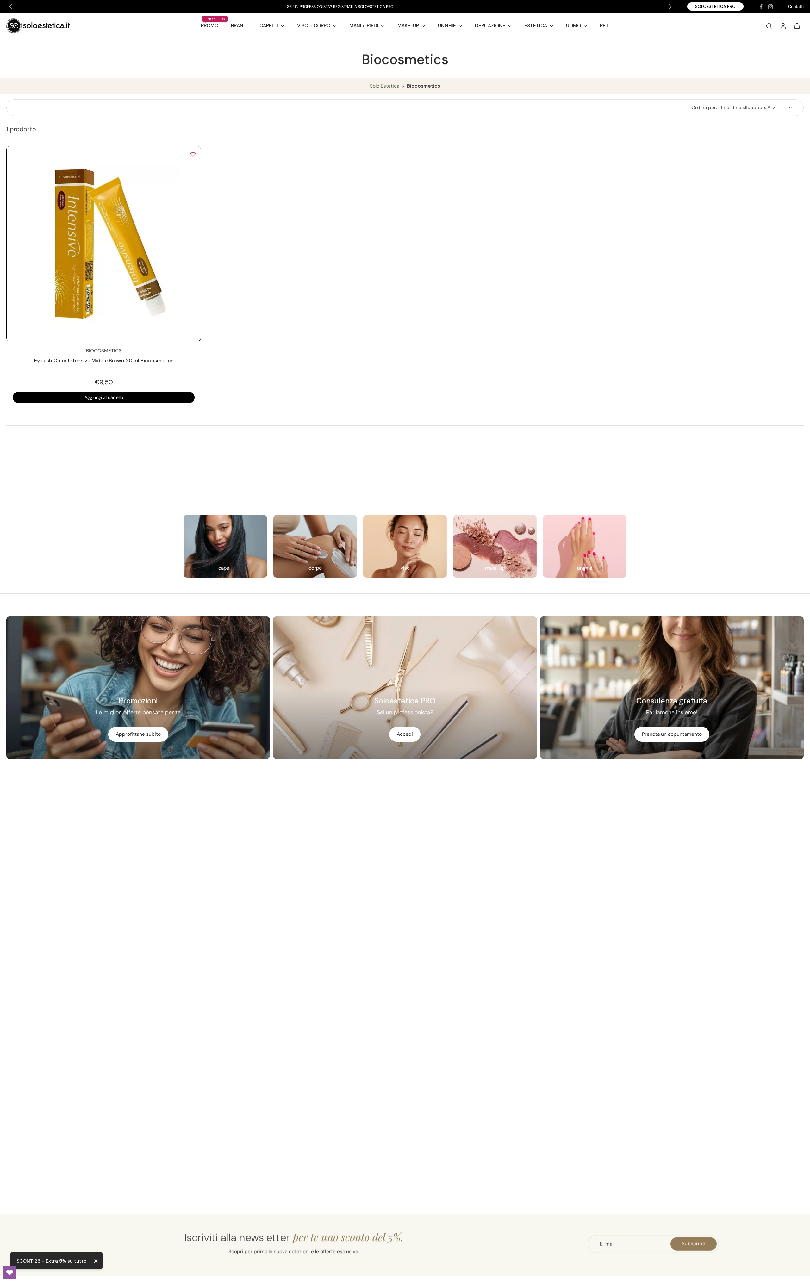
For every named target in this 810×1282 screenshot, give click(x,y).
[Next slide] (670, 6)
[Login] (783, 25)
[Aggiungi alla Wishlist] (193, 154)
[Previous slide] (10, 6)
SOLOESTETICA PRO (715, 6)
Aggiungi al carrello (103, 397)
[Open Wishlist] (9, 1272)
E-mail (607, 1244)
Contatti (796, 6)
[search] (769, 25)
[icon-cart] (797, 25)
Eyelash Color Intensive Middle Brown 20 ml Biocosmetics (103, 360)
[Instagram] (770, 6)
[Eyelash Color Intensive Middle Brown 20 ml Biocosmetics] (103, 243)
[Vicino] (95, 1261)
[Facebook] (761, 6)
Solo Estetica (385, 86)
